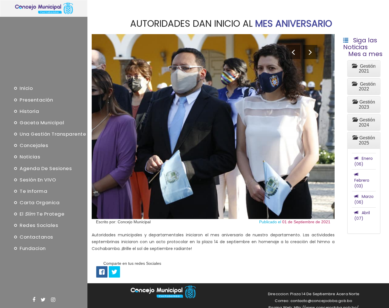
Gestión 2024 (366, 122)
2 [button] (213, 229)
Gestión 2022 (366, 87)
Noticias (29, 157)
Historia (29, 111)
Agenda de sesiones (45, 168)
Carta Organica (39, 202)
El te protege (41, 214)
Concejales (33, 145)
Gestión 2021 (366, 69)
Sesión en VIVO (37, 179)
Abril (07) (362, 215)
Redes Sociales (38, 225)
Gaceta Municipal (41, 122)
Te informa (33, 191)
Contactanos (36, 236)
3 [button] (213, 236)
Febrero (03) (361, 180)
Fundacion (32, 248)
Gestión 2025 (366, 140)
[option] (213, 126)
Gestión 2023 (366, 104)
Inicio (26, 88)
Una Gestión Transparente (52, 134)
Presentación (36, 99)
